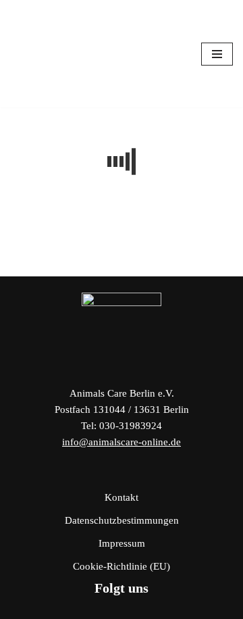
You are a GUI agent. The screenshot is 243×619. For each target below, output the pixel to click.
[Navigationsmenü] (217, 54)
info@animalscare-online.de (121, 442)
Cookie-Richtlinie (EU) (121, 566)
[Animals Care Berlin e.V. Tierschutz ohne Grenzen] (50, 53)
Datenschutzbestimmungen (122, 520)
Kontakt (121, 497)
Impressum (122, 543)
